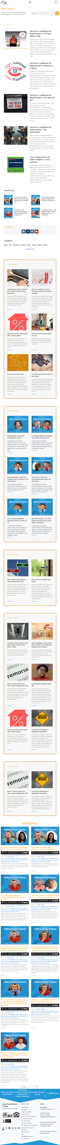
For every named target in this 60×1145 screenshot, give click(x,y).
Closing (34, 245)
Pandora (7, 860)
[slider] (26, 852)
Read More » (10, 309)
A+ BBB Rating (52, 1093)
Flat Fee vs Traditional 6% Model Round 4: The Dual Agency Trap (40, 33)
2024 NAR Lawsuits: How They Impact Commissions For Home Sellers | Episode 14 (41, 520)
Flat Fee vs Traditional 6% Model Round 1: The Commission (40, 129)
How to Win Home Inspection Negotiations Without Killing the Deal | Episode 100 (13, 897)
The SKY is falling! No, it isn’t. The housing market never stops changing (42, 291)
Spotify (21, 858)
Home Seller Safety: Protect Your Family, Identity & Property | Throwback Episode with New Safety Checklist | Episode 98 (14, 948)
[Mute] (22, 853)
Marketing (16, 245)
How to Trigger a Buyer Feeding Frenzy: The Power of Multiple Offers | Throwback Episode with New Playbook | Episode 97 (45, 948)
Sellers (6, 245)
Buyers (39, 245)
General (45, 245)
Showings (23, 245)
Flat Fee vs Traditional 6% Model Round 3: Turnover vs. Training (42, 65)
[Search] (57, 13)
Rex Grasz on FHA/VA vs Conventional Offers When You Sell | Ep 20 (41, 479)
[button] (30, 2)
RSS (14, 861)
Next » (37, 1086)
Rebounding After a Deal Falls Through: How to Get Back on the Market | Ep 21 (17, 479)
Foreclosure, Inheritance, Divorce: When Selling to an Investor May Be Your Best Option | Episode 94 (14, 1055)
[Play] (3, 853)
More (17, 861)
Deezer (10, 861)
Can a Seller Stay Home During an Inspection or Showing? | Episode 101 (48, 199)
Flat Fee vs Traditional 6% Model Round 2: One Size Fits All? (42, 97)
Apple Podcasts (14, 858)
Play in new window (10, 855)
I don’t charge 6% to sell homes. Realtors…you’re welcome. (40, 159)
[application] (15, 852)
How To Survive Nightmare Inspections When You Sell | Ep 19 (17, 520)
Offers (28, 245)
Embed (12, 856)
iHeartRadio (13, 860)
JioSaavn (19, 860)
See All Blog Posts (30, 249)
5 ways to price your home (15, 374)
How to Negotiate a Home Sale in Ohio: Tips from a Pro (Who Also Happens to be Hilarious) (42, 645)
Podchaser (24, 860)
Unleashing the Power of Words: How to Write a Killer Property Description (17, 291)
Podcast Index (4, 861)
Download (18, 855)
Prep (10, 245)
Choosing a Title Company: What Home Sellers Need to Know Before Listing (17, 645)
